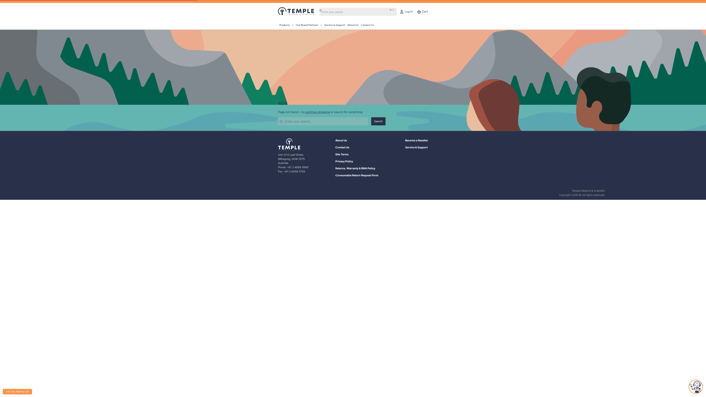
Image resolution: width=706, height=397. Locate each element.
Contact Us (342, 147)
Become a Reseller (416, 140)
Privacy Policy (344, 161)
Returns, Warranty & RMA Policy (355, 168)
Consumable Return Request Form (356, 175)
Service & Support (416, 147)
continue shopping (317, 112)
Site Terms (342, 154)
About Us (341, 140)
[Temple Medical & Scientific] (298, 11)
